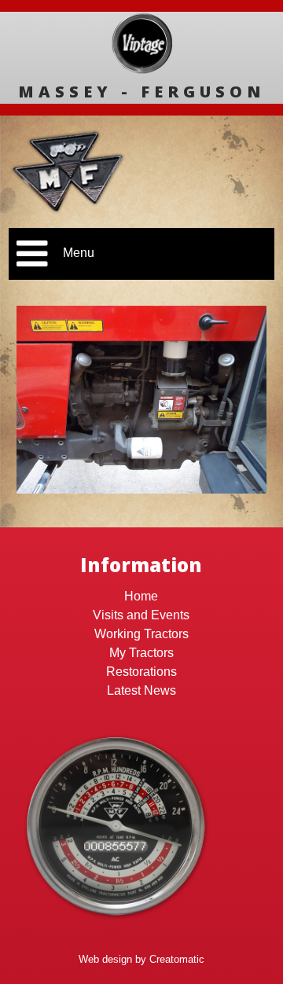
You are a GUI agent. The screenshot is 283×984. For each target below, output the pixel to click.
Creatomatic (176, 959)
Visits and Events (141, 615)
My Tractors (141, 652)
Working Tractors (141, 634)
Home (141, 596)
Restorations (141, 671)
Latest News (141, 690)
